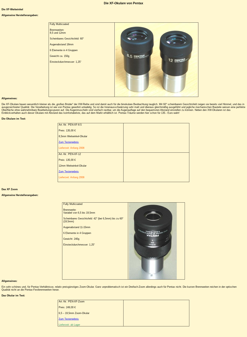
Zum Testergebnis (69, 142)
